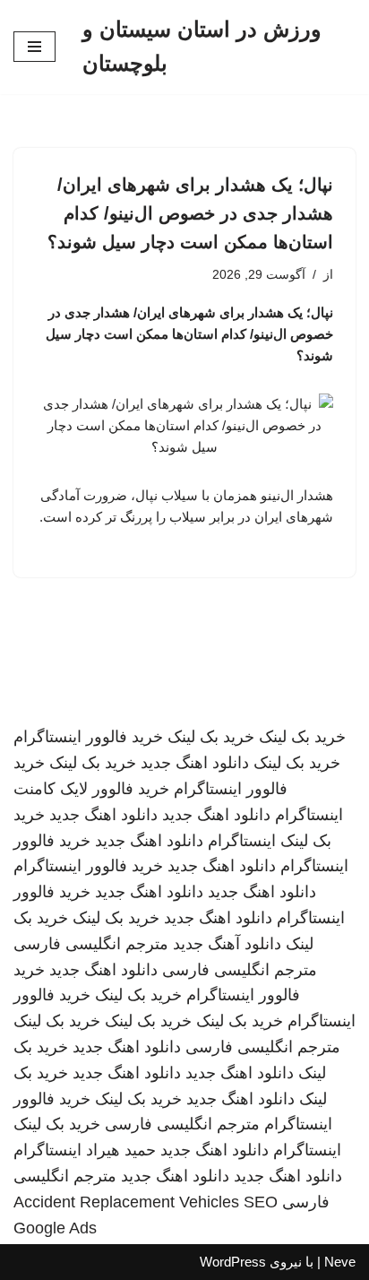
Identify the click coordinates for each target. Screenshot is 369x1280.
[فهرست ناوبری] (34, 46)
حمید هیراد (121, 1150)
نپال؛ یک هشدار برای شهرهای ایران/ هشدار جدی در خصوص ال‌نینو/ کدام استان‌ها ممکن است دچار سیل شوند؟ (190, 213)
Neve (340, 1261)
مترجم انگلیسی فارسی (90, 944)
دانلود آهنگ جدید (227, 944)
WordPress (233, 1261)
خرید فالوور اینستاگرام (88, 737)
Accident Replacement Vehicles (126, 1202)
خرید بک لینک (302, 737)
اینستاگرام (242, 841)
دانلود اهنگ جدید (195, 763)
